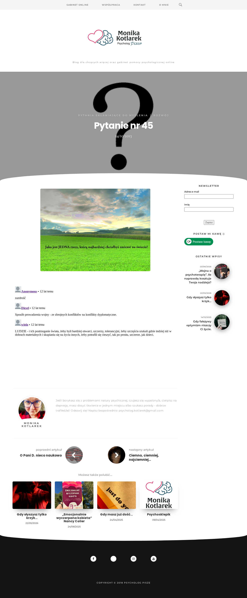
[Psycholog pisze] (123, 37)
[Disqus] (95, 333)
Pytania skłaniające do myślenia (113, 115)
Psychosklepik (158, 514)
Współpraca (111, 4)
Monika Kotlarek (32, 424)
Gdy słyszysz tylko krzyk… (32, 516)
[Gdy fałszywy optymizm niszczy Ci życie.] (222, 321)
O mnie (164, 4)
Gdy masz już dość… (116, 514)
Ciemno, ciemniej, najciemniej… (144, 457)
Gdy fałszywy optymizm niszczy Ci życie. (198, 325)
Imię (186, 204)
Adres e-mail (191, 191)
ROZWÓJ (161, 115)
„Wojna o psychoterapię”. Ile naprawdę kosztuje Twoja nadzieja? (197, 276)
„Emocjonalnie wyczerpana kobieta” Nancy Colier (74, 517)
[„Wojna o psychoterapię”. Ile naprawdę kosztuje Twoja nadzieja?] (222, 271)
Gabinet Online (77, 4)
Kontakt (140, 4)
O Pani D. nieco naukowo (41, 455)
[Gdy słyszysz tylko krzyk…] (222, 297)
